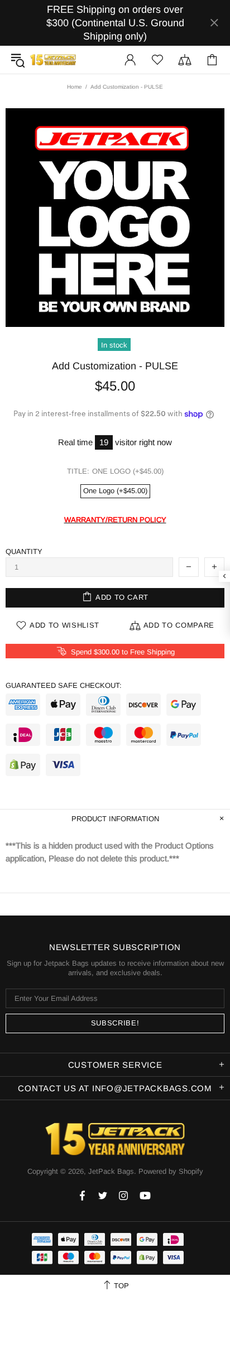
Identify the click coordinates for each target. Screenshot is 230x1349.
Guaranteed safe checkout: (64, 685)
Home (74, 87)
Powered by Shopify (170, 1171)
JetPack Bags (53, 59)
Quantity (24, 551)
